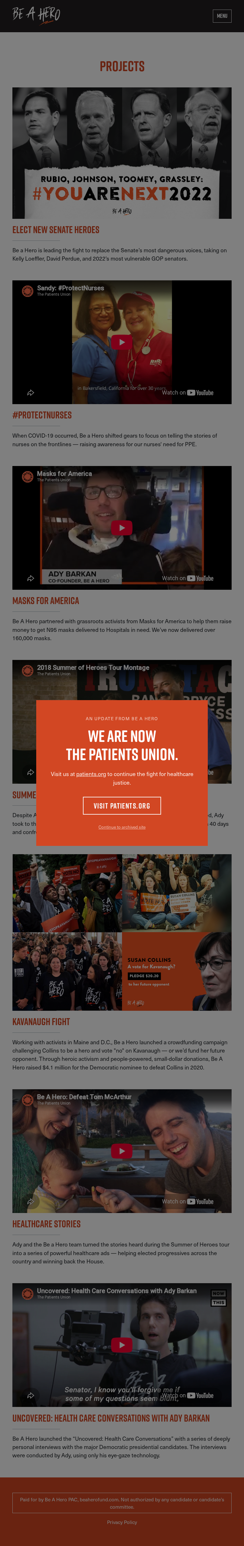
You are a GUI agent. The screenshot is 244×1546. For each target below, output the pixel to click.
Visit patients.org (122, 805)
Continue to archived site (122, 827)
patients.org (91, 773)
